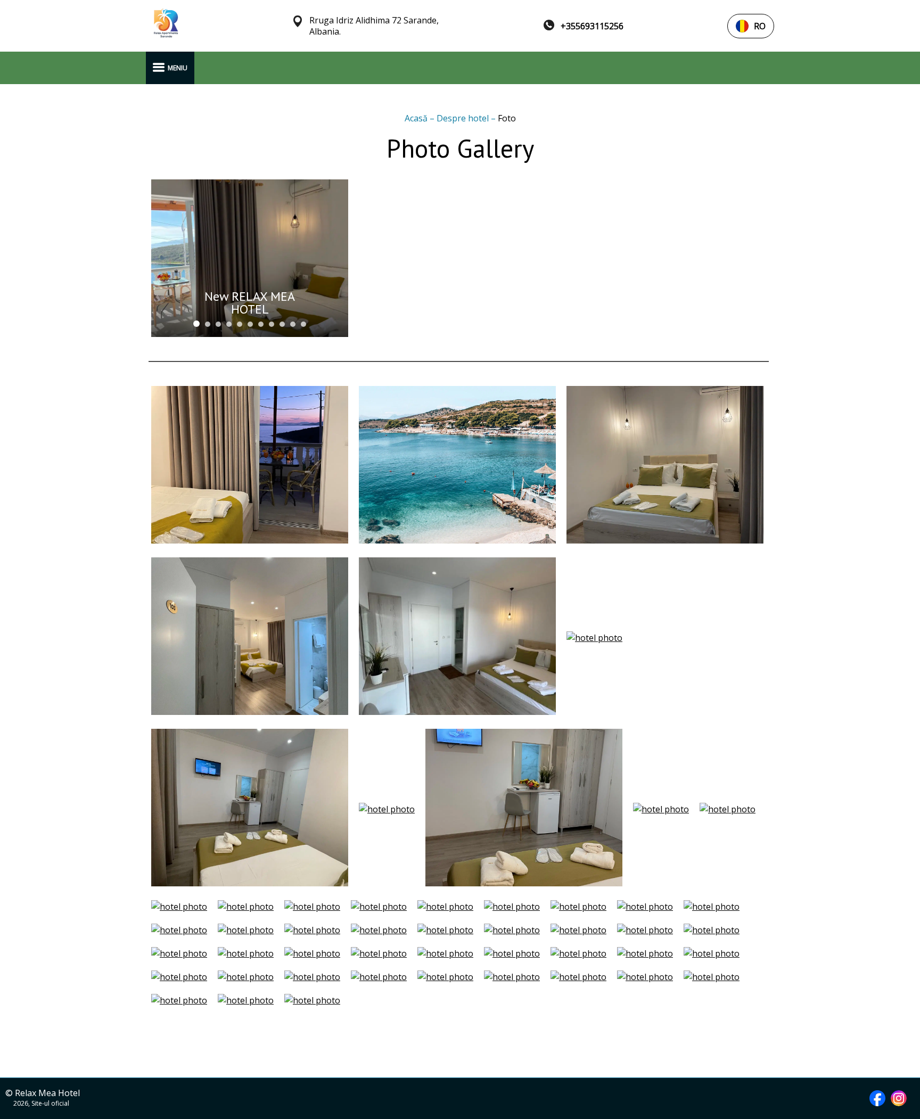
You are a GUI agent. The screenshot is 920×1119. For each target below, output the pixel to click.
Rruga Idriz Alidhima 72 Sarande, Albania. (374, 26)
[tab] (196, 323)
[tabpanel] (249, 258)
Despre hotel (464, 118)
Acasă (417, 118)
